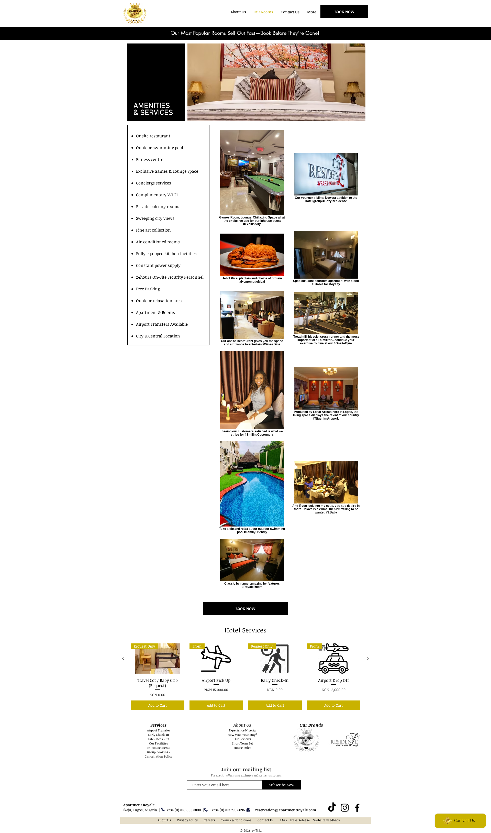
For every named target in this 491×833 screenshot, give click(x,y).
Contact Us (266, 820)
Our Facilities (158, 743)
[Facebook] (357, 807)
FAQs (283, 820)
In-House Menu (158, 748)
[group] (245, 676)
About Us (164, 820)
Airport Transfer (158, 730)
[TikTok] (332, 807)
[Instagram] (344, 807)
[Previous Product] (123, 658)
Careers (209, 820)
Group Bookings (158, 752)
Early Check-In (158, 734)
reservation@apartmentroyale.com (285, 809)
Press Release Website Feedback (315, 820)
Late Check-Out (158, 739)
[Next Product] (368, 658)
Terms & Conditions (236, 820)
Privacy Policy (187, 820)
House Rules (242, 748)
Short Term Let (242, 743)
